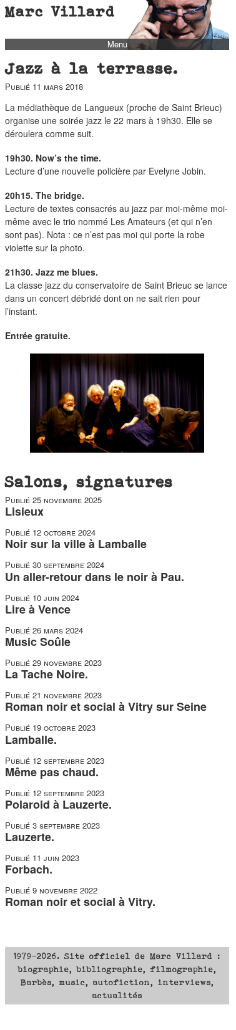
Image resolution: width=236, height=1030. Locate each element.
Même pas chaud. (52, 772)
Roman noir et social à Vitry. (80, 901)
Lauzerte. (29, 837)
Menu (117, 44)
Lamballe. (31, 739)
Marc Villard (60, 11)
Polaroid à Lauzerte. (58, 804)
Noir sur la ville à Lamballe (76, 544)
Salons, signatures (89, 481)
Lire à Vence (38, 609)
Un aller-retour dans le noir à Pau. (94, 577)
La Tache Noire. (46, 674)
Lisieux (24, 511)
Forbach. (28, 869)
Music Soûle (38, 641)
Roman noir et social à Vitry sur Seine (106, 706)
